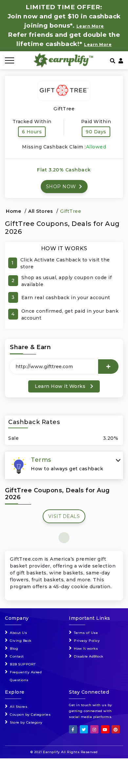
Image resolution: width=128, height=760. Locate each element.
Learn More (98, 44)
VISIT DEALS (64, 516)
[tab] (64, 465)
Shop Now (62, 187)
